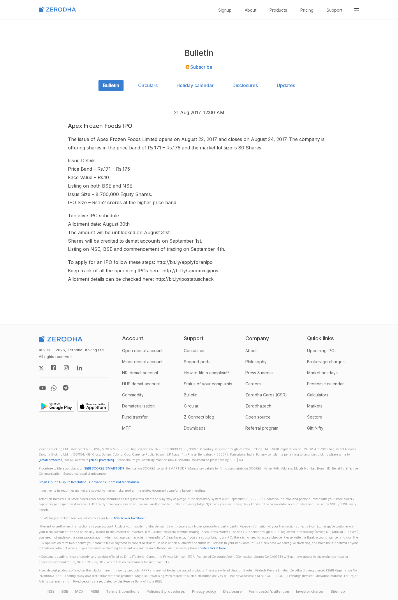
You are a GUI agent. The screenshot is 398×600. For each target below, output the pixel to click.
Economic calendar (325, 383)
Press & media (259, 372)
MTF (126, 428)
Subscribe (200, 67)
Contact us (194, 350)
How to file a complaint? (207, 372)
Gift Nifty (315, 428)
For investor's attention (269, 591)
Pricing (307, 10)
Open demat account (142, 350)
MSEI (95, 591)
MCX (79, 591)
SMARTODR (115, 468)
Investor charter (310, 591)
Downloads (194, 428)
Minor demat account (142, 361)
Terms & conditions (123, 591)
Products (278, 10)
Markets (315, 405)
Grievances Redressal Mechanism (114, 482)
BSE (64, 591)
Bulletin (111, 85)
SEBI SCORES (94, 468)
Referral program (261, 428)
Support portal (198, 361)
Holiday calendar (195, 85)
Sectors (314, 416)
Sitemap (338, 591)
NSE (50, 591)
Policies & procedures (166, 591)
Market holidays (322, 372)
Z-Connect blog (199, 416)
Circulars (148, 85)
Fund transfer (135, 416)
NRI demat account (140, 372)
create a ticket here (212, 548)
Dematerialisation (138, 405)
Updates (286, 85)
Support (334, 10)
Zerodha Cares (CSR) (266, 394)
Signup (225, 10)
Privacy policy (204, 591)
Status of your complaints (208, 383)
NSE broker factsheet (129, 518)
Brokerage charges (326, 361)
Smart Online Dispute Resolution (63, 482)
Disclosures (245, 85)
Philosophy (256, 361)
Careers (253, 383)
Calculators (317, 394)
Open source (258, 416)
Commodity (133, 394)
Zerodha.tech (258, 405)
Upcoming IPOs (322, 350)
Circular (191, 405)
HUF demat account (141, 383)
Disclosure (232, 591)
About (250, 10)
